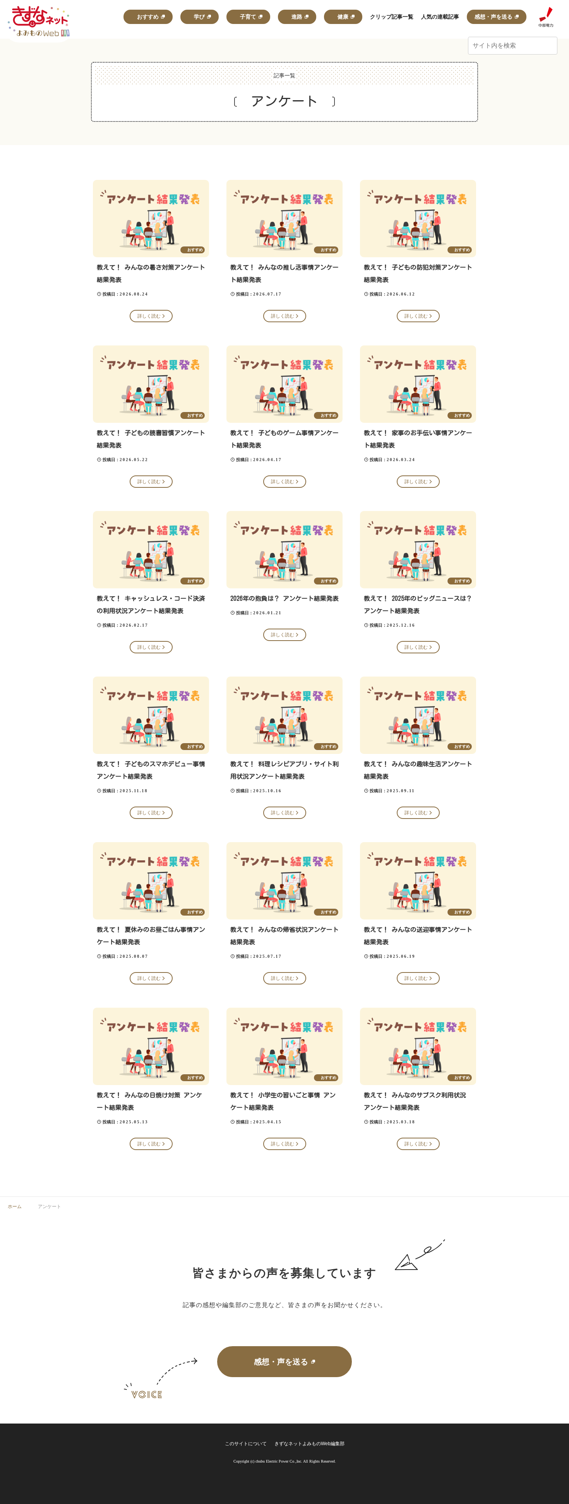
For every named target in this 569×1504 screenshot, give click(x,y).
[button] (550, 46)
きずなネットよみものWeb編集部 (309, 1443)
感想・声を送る (281, 1361)
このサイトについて (246, 1443)
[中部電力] (545, 16)
